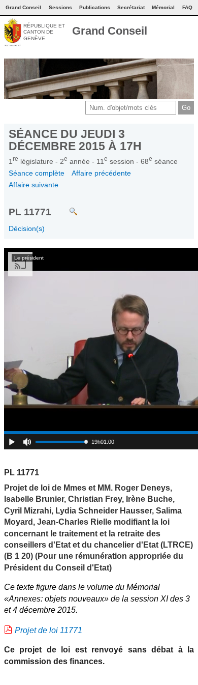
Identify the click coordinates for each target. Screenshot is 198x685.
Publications (94, 7)
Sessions (60, 7)
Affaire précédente (101, 173)
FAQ (187, 7)
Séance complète (36, 173)
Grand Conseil (109, 30)
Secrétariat (131, 7)
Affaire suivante (33, 185)
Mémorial (163, 7)
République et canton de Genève (44, 32)
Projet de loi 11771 (48, 630)
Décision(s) (27, 228)
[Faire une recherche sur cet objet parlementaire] (66, 206)
